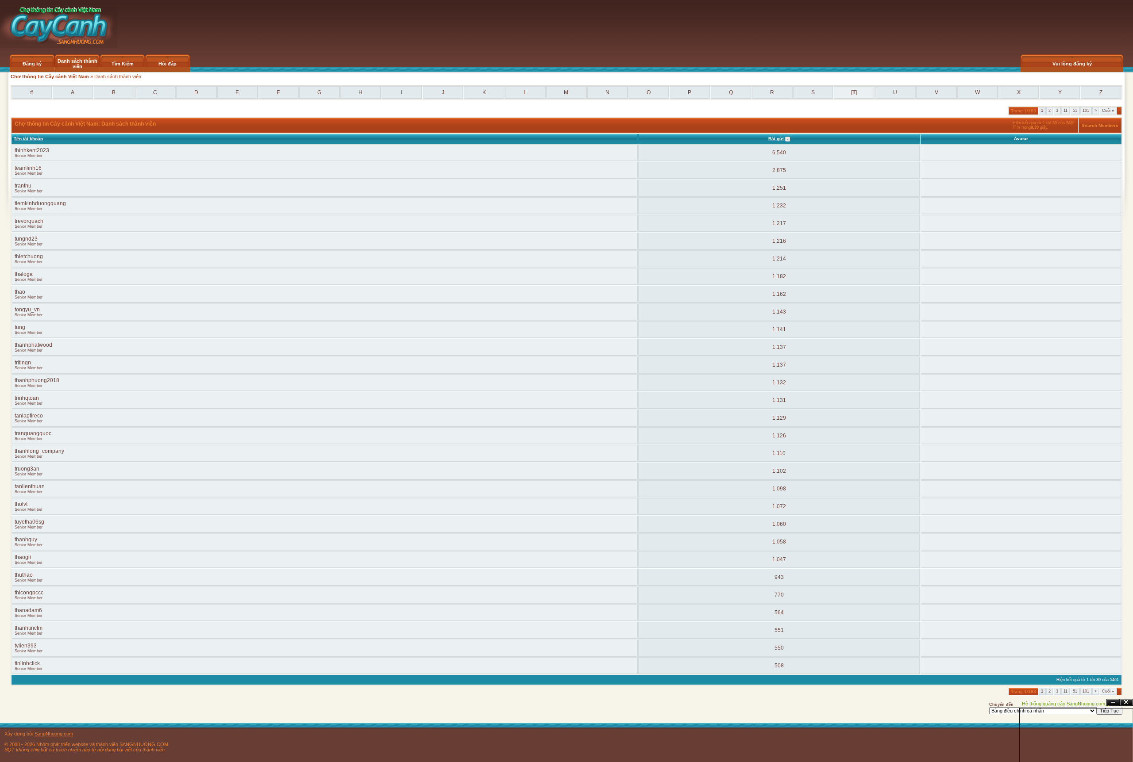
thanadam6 (28, 610)
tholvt (21, 504)
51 (1075, 110)
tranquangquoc (33, 433)
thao (20, 292)
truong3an (27, 469)
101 (1086, 110)
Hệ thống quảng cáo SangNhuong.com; (1064, 703)
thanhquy (26, 539)
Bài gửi (776, 138)
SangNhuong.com (54, 733)
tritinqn (23, 363)
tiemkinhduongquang (40, 203)
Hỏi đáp (167, 63)
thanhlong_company (39, 451)
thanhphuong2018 (37, 380)
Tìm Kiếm (123, 63)
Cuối (1108, 110)
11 (1065, 110)
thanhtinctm (28, 628)
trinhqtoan (27, 398)
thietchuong (29, 256)
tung (20, 327)
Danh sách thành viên (77, 63)
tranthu (23, 186)
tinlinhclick (27, 663)
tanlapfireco (29, 416)
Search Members (1100, 125)
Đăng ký (32, 63)
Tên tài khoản (28, 138)
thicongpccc (29, 593)
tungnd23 (26, 239)
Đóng (1126, 702)
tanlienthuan (30, 486)
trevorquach (29, 221)
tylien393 (26, 646)
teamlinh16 (28, 168)
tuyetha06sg (29, 522)
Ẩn (1113, 702)
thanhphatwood (33, 345)
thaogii (23, 557)
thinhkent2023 (32, 150)
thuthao (24, 575)
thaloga (24, 274)
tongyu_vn (27, 309)
